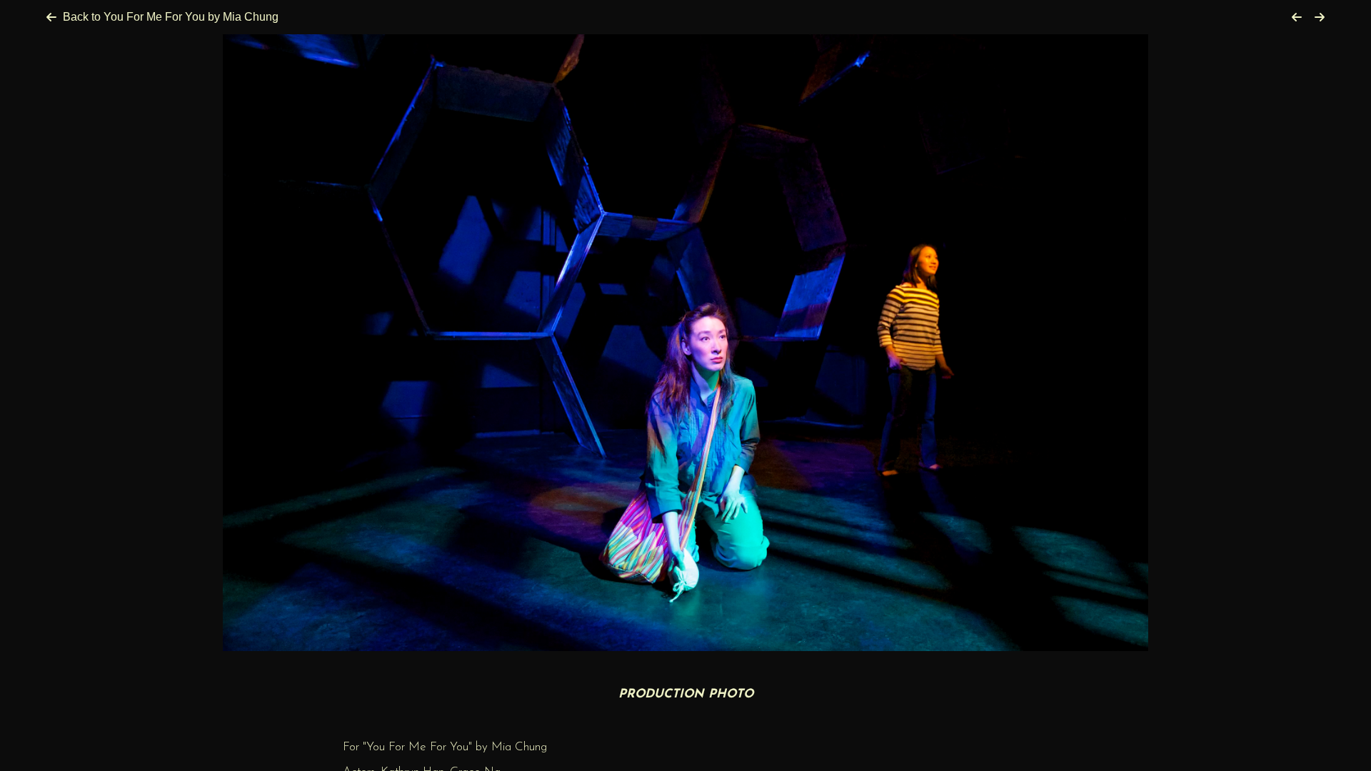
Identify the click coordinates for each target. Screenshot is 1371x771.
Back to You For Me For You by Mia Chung (170, 17)
